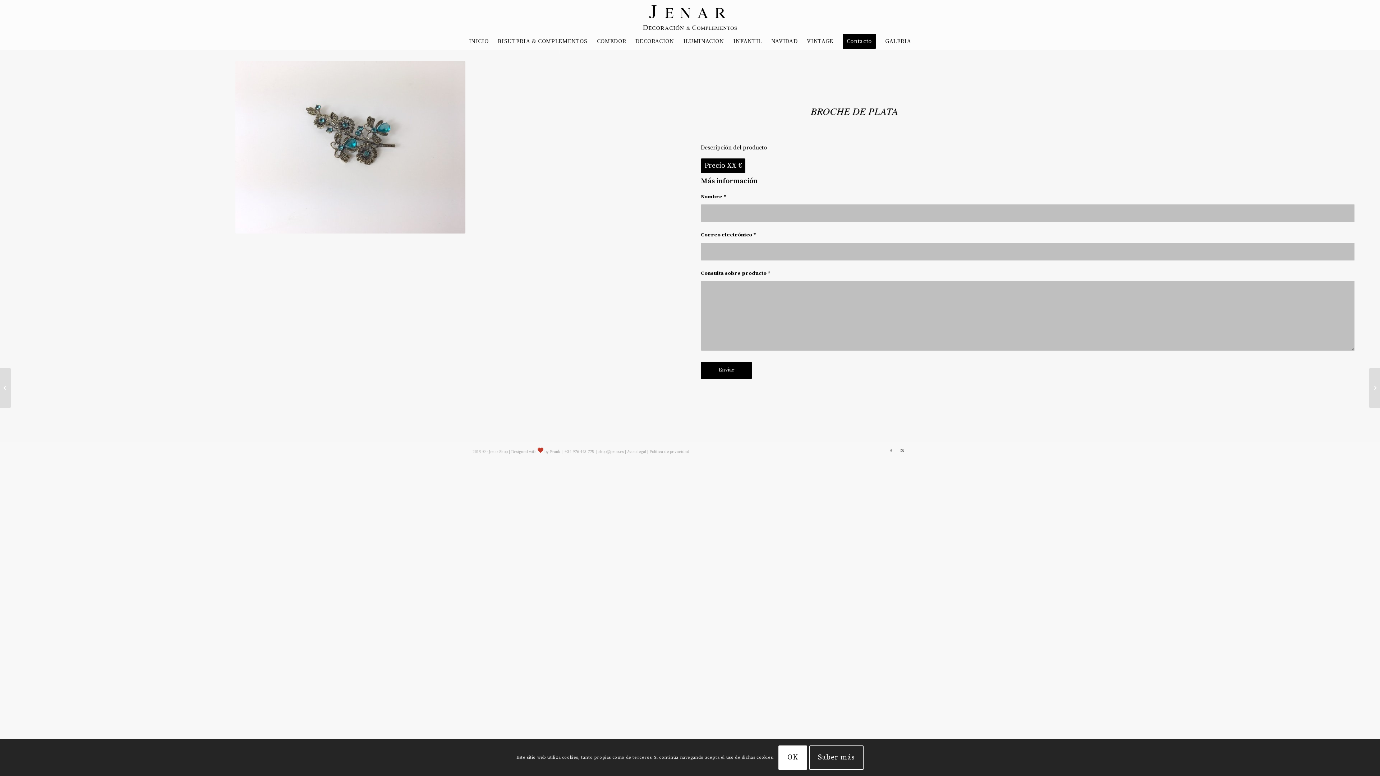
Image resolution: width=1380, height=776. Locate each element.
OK (792, 757)
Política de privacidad (669, 451)
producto (754, 273)
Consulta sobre (735, 273)
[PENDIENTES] (5, 388)
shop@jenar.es (611, 451)
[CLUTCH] (1374, 388)
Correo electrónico (728, 234)
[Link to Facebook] (891, 450)
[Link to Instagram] (902, 450)
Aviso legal (636, 451)
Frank (555, 451)
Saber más (836, 757)
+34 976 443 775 (580, 451)
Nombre (713, 196)
